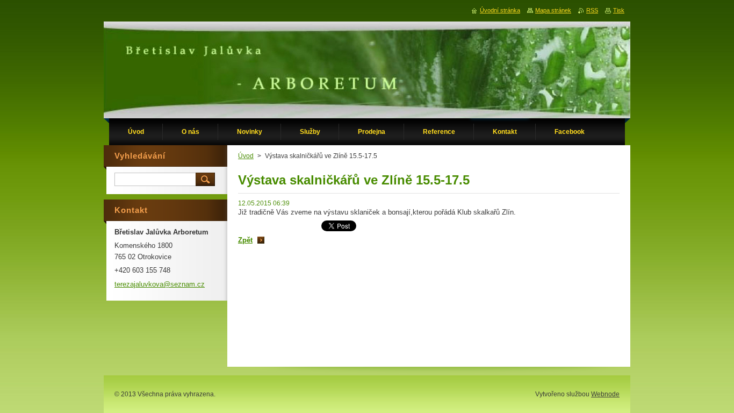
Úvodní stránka (500, 10)
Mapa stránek (553, 10)
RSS (592, 10)
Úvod (246, 156)
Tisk (618, 10)
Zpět (245, 240)
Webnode (605, 394)
